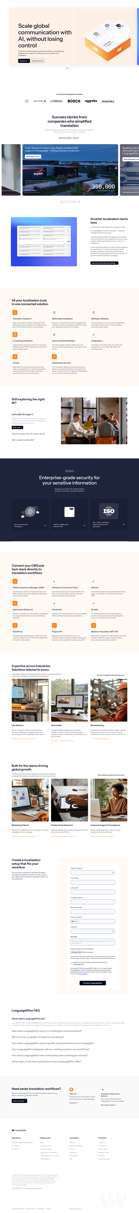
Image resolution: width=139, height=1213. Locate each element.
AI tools (16, 363)
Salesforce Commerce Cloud (65, 587)
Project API (57, 631)
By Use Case (16, 1146)
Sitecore (95, 587)
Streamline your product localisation (62, 836)
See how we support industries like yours (110, 675)
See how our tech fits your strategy (103, 263)
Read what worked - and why (69, 138)
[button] (61, 201)
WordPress (18, 631)
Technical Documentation (63, 341)
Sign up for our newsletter (49, 1152)
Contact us (23, 61)
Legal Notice (40, 1209)
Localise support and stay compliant (102, 836)
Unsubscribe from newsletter (50, 1156)
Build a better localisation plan (100, 738)
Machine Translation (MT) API (104, 631)
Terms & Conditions (18, 1209)
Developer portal (46, 1146)
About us (72, 1142)
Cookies (48, 1209)
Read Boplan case (32, 156)
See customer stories (108, 1105)
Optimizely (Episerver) (23, 609)
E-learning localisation (23, 341)
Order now (73, 1103)
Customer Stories (46, 1149)
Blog (42, 1142)
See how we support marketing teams (24, 836)
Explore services (37, 61)
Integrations (96, 341)
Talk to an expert (18, 1101)
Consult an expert (104, 1159)
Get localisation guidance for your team (111, 775)
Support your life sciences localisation (24, 738)
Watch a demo (103, 1149)
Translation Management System (22, 1142)
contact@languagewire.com (33, 1188)
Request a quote (103, 1152)
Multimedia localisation (62, 319)
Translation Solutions (22, 319)
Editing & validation (100, 319)
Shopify (94, 609)
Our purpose (74, 1156)
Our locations (102, 1146)
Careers (72, 1149)
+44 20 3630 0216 (17, 1188)
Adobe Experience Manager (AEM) (28, 587)
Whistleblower (45, 1159)
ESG (71, 1159)
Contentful (57, 609)
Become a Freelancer (76, 1146)
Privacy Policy (30, 1209)
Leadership (73, 1152)
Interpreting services (61, 363)
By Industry (15, 1149)
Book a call (16, 427)
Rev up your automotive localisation (62, 740)
